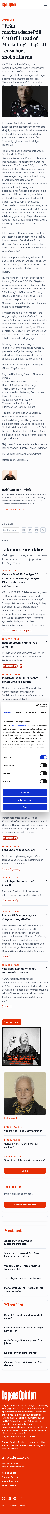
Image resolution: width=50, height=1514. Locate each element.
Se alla (25, 1170)
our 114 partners (18, 725)
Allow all (25, 792)
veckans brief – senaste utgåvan (17, 631)
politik (6, 956)
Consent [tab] (7, 712)
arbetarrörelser (9, 666)
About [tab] (43, 712)
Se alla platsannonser (25, 1204)
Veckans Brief (9, 1472)
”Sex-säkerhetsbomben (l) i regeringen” (24, 1160)
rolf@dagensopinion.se (13, 509)
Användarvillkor (10, 1481)
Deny (25, 807)
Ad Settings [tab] (30, 712)
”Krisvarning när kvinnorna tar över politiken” (21, 1145)
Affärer (6, 869)
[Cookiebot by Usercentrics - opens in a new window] (36, 705)
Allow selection (25, 800)
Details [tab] (18, 712)
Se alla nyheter (11, 1022)
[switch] (43, 765)
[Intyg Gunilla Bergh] (21, 1046)
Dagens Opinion (10, 1477)
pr (21, 666)
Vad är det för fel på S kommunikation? (23, 1130)
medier (16, 869)
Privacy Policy (9, 1485)
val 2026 (7, 1006)
